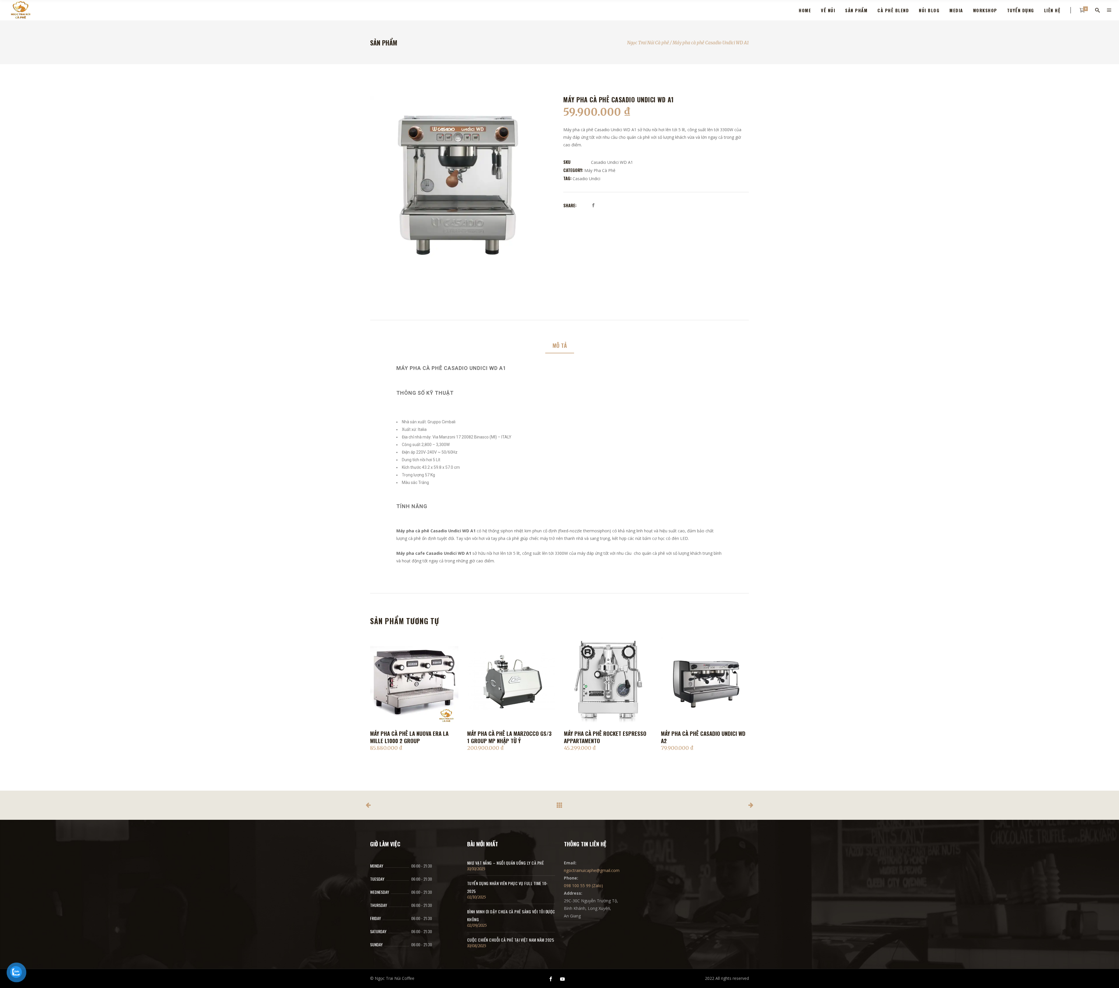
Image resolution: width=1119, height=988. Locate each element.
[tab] (559, 345)
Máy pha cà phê (599, 170)
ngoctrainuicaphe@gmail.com (592, 870)
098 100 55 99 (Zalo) (583, 885)
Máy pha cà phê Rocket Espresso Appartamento (605, 737)
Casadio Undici (586, 178)
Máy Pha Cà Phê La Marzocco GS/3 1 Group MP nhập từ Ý (509, 737)
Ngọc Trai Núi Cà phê (648, 43)
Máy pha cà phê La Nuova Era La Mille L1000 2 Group (409, 737)
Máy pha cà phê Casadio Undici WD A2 (703, 737)
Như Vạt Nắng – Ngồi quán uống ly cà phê (505, 863)
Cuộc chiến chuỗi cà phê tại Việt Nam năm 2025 (510, 940)
